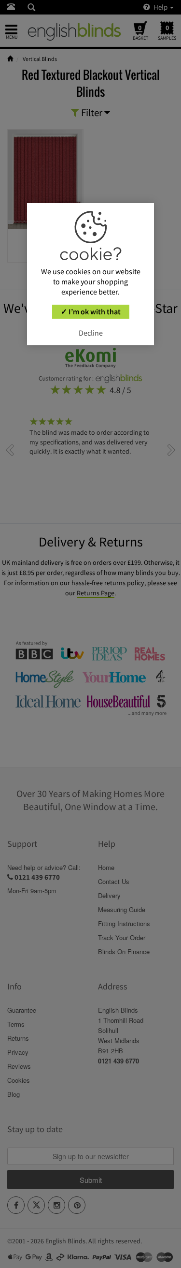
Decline (91, 333)
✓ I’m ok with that (91, 311)
